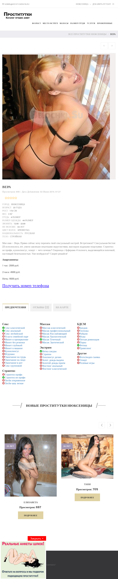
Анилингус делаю (51, 357)
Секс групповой (13, 366)
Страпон (46, 354)
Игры (82, 336)
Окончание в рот (13, 363)
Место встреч (50, 23)
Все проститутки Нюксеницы (87, 34)
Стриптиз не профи (15, 377)
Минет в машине (14, 348)
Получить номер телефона (25, 286)
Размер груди (77, 23)
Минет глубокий (13, 345)
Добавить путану (102, 4)
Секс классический (15, 328)
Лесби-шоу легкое (14, 383)
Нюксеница (82, 4)
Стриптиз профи (13, 374)
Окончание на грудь (15, 357)
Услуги (91, 23)
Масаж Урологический (54, 336)
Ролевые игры (87, 363)
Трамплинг (85, 348)
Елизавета (31, 502)
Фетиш (83, 345)
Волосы (64, 23)
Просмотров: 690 (11, 191)
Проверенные (104, 23)
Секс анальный (13, 331)
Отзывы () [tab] (41, 307)
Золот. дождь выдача (53, 360)
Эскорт (83, 360)
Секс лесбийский (14, 333)
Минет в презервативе (16, 339)
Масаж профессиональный (56, 331)
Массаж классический (53, 328)
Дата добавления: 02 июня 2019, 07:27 (41, 191)
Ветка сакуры (49, 351)
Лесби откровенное (15, 380)
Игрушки (10, 354)
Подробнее (30, 515)
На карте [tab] (62, 307)
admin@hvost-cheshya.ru (17, 4)
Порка (83, 342)
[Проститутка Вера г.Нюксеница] (56, 116)
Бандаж (83, 328)
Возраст (36, 23)
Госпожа (84, 331)
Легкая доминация (89, 339)
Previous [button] (102, 425)
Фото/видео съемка (90, 357)
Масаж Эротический (53, 342)
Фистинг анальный (52, 366)
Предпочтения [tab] (15, 307)
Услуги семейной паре (16, 336)
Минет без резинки (15, 342)
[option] (30, 476)
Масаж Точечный (51, 339)
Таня (87, 484)
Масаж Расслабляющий (54, 333)
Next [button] (110, 425)
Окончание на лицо (15, 360)
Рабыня (83, 333)
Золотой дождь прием (53, 363)
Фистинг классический (54, 369)
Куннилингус (12, 351)
